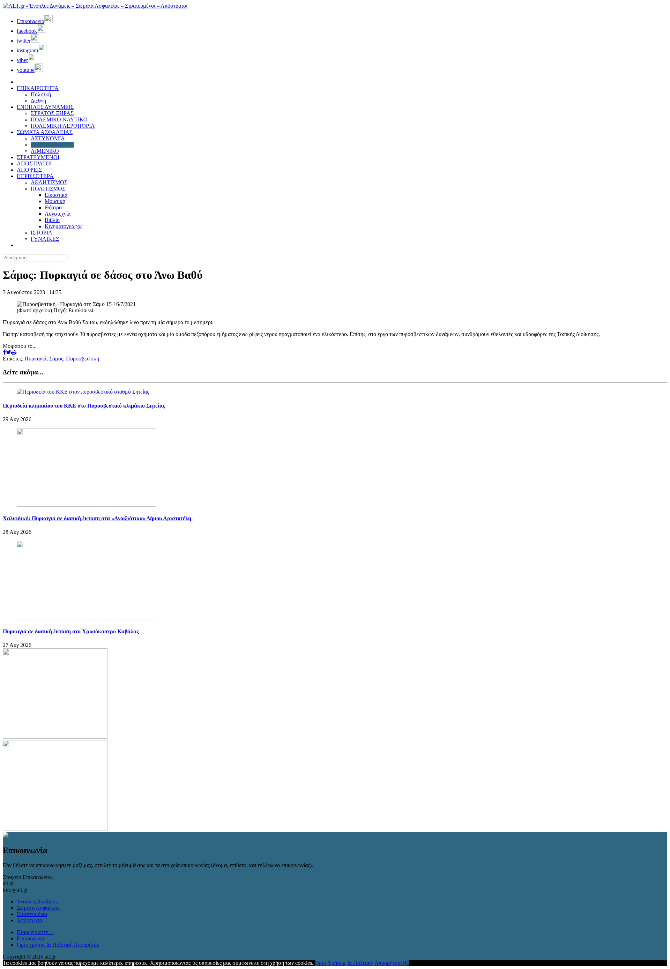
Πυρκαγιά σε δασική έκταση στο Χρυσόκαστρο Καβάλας (71, 631)
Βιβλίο (52, 220)
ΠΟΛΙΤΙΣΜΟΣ (48, 189)
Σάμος (56, 358)
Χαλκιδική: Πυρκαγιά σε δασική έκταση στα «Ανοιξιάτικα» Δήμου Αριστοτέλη (97, 518)
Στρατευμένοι (32, 914)
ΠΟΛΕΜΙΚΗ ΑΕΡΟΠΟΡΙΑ (63, 126)
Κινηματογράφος (63, 226)
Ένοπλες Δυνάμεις (37, 901)
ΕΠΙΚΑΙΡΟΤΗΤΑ (38, 88)
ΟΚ (404, 963)
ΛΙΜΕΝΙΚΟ (45, 151)
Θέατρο (53, 207)
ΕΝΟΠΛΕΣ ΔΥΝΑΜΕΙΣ (45, 107)
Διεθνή (38, 101)
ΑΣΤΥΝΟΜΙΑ (48, 138)
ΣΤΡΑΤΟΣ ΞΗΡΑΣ (52, 113)
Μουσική (55, 201)
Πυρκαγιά (35, 358)
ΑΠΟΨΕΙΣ (29, 170)
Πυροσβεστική (82, 358)
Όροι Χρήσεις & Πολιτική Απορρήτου (357, 963)
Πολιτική (41, 94)
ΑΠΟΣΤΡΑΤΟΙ (34, 163)
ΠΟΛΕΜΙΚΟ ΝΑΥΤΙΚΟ (59, 119)
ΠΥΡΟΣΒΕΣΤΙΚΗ (52, 145)
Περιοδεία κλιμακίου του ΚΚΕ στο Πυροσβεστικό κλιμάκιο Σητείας (84, 406)
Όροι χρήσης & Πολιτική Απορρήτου (58, 945)
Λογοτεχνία (57, 214)
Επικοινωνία (30, 938)
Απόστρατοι (30, 920)
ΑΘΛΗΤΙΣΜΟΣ (49, 182)
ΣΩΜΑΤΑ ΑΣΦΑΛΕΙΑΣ (45, 132)
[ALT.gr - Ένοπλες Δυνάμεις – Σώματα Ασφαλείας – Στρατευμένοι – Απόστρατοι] (95, 6)
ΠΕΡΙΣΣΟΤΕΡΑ (35, 176)
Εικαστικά (56, 195)
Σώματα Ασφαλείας (38, 908)
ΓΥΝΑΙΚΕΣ (45, 239)
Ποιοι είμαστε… (35, 932)
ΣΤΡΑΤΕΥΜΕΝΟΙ (38, 157)
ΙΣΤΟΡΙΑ (41, 233)
